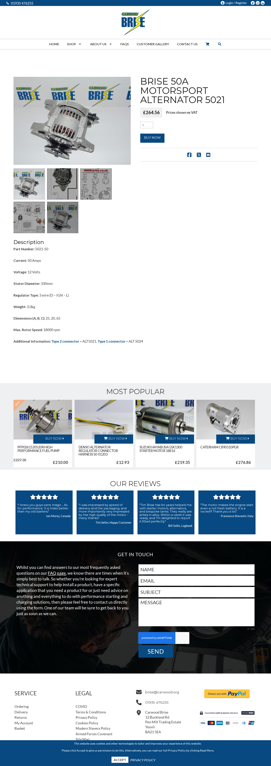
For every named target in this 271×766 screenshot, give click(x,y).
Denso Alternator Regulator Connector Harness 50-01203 (98, 450)
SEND (156, 651)
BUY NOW (53, 438)
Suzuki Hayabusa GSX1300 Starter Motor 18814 (160, 449)
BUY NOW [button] (116, 438)
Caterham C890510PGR (219, 447)
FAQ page (57, 572)
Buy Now (152, 138)
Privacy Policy (143, 760)
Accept (120, 760)
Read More (206, 750)
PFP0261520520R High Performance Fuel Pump (38, 449)
